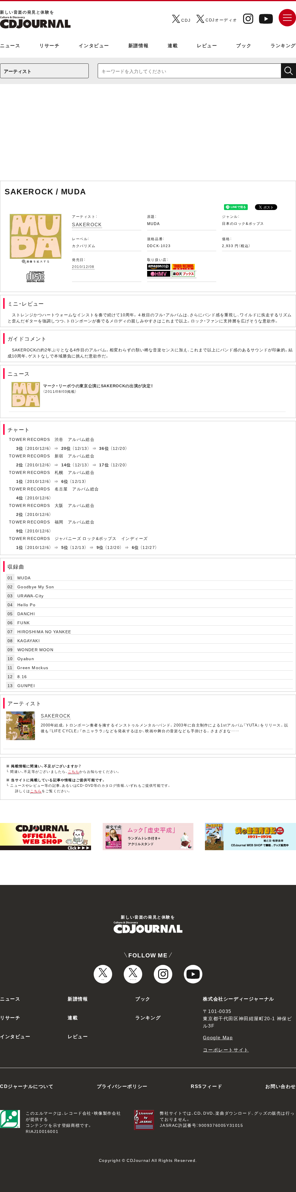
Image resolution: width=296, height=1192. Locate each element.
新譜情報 (138, 45)
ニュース (10, 45)
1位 (19, 481)
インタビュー (94, 45)
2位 (19, 465)
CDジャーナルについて (27, 1086)
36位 (104, 448)
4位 (19, 498)
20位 (66, 448)
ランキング (283, 45)
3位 (19, 448)
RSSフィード (206, 1086)
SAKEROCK (87, 224)
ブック (243, 45)
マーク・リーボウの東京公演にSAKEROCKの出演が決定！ (98, 385)
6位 (65, 481)
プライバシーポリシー (122, 1086)
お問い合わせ (280, 1086)
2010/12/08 (83, 266)
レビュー (207, 45)
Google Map (218, 1037)
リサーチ (49, 45)
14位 (66, 465)
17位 (104, 465)
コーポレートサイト (226, 1049)
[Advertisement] (148, 135)
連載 (173, 45)
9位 (19, 531)
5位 (65, 547)
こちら (73, 771)
